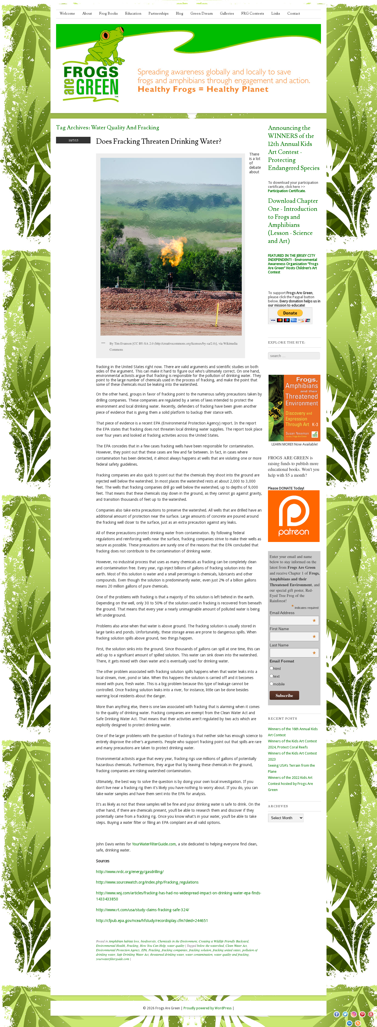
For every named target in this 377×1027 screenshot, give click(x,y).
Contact (293, 13)
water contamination (199, 954)
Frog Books (108, 13)
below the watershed (210, 945)
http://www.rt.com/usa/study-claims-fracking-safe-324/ (142, 910)
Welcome (67, 13)
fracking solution (200, 950)
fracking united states (227, 950)
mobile (279, 684)
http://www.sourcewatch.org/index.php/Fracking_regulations (147, 882)
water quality (175, 945)
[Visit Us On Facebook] (336, 1017)
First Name (293, 629)
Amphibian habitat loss (124, 941)
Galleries (227, 13)
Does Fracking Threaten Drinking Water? (158, 141)
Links (275, 13)
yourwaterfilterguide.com (112, 959)
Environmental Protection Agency (118, 950)
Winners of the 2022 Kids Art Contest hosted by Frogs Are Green (290, 784)
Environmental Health (110, 945)
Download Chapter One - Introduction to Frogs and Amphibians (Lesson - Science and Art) (293, 221)
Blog (179, 13)
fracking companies (174, 950)
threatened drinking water (167, 954)
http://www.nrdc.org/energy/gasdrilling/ (130, 871)
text (276, 676)
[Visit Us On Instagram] (353, 1017)
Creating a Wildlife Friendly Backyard (223, 941)
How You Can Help (153, 945)
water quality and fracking (231, 954)
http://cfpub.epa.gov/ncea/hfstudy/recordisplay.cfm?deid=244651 (152, 920)
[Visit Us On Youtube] (371, 1017)
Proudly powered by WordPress (208, 1008)
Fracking (132, 945)
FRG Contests (252, 13)
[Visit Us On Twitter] (345, 1017)
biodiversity (148, 941)
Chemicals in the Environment (177, 941)
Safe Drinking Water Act (132, 954)
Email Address (293, 613)
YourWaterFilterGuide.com (154, 844)
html (277, 668)
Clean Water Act (236, 945)
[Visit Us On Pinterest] (362, 1017)
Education (133, 13)
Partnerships (158, 13)
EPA (144, 950)
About (87, 13)
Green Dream (201, 13)
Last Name (293, 645)
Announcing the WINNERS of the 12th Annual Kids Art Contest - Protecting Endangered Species (294, 148)
